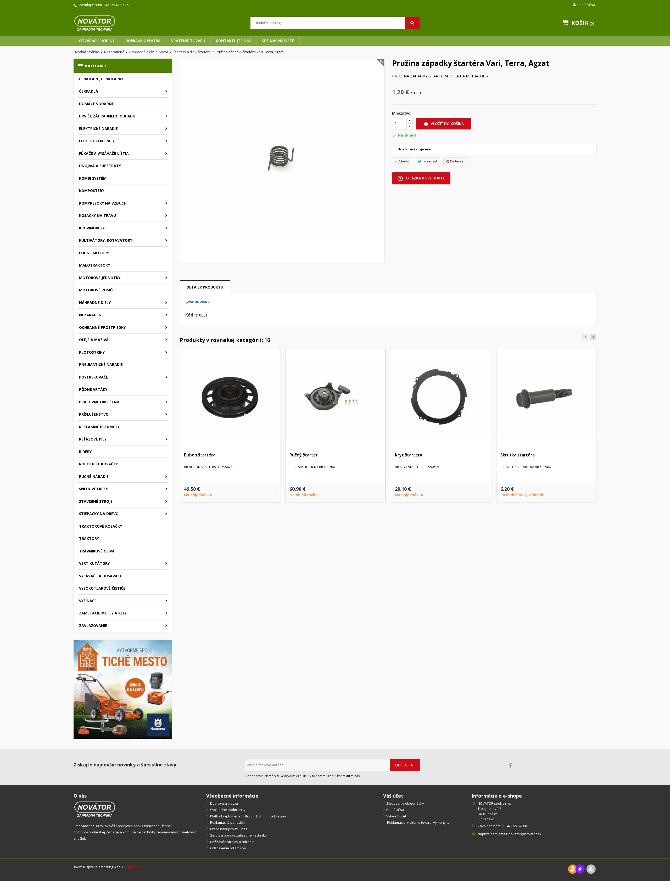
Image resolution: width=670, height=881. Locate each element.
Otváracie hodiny (97, 40)
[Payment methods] (581, 868)
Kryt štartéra (408, 455)
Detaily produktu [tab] (205, 287)
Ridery (85, 451)
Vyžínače (88, 600)
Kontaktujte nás (233, 40)
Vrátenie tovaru (188, 40)
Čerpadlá (88, 91)
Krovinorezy (92, 227)
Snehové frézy (93, 488)
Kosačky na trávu (97, 215)
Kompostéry (91, 190)
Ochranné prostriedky (102, 327)
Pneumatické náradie (101, 364)
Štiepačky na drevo (99, 513)
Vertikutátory (94, 563)
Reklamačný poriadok (227, 822)
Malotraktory (94, 265)
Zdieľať (403, 161)
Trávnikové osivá (97, 551)
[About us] (95, 808)
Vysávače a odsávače (100, 575)
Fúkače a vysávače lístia (104, 153)
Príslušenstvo (94, 414)
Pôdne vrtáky (93, 389)
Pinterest (457, 161)
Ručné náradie (94, 476)
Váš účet (393, 796)
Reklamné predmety (99, 426)
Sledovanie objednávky (405, 803)
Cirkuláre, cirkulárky (101, 78)
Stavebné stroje (96, 501)
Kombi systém (93, 178)
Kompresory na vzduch (102, 203)
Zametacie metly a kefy (103, 613)
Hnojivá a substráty (100, 165)
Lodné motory (94, 252)
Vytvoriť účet (396, 816)
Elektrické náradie (98, 128)
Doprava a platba (142, 40)
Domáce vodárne (96, 103)
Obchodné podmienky (227, 809)
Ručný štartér (303, 455)
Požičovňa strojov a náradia (231, 841)
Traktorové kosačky (100, 526)
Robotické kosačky (98, 463)
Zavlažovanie (93, 625)
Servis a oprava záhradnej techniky (238, 835)
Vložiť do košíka (444, 123)
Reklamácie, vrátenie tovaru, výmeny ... (417, 822)
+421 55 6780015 (116, 4)
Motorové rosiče (96, 289)
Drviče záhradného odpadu (107, 116)
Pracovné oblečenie (99, 401)
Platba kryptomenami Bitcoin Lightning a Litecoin (247, 816)
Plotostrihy (92, 352)
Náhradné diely (95, 302)
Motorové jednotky (99, 277)
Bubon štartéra (199, 455)
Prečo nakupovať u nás (228, 829)
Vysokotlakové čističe (102, 588)
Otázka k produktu (421, 178)
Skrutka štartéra (517, 455)
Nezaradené (91, 314)
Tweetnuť (429, 161)
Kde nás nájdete (278, 40)
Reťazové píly (93, 439)
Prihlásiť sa (395, 809)
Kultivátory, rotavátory (105, 240)
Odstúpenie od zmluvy (227, 848)
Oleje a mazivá (94, 339)
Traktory (89, 538)
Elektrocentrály (97, 140)
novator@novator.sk (525, 834)
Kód (189, 315)
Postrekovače (93, 377)
